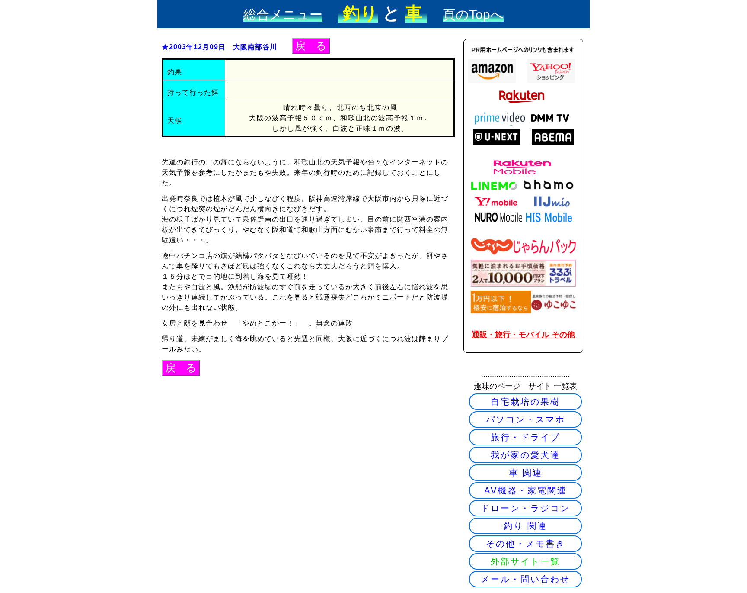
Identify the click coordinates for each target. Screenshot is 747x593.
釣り (358, 13)
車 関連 (526, 472)
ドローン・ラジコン (525, 508)
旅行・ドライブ (525, 437)
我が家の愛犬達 (525, 455)
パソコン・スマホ (525, 419)
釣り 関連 (525, 526)
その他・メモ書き (525, 543)
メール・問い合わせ (525, 579)
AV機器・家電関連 (525, 490)
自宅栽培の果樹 (525, 401)
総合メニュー (282, 14)
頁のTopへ (473, 14)
